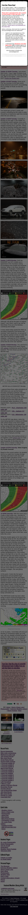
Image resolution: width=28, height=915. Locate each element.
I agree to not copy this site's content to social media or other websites (14, 55)
